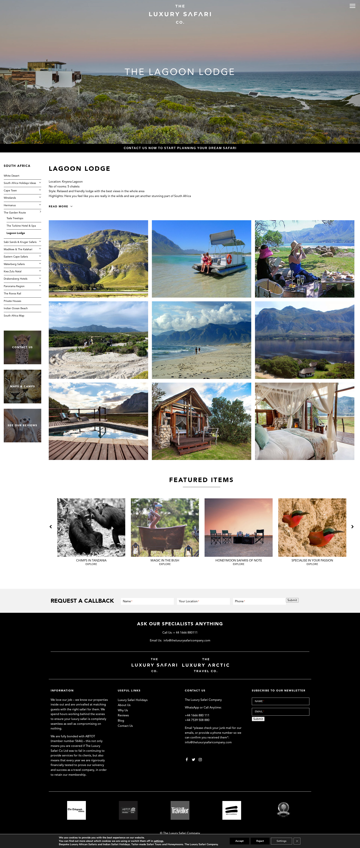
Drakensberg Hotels (15, 278)
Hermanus (10, 205)
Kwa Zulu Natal (12, 271)
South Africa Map (14, 315)
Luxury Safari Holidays (133, 700)
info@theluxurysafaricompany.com (187, 640)
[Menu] (352, 6)
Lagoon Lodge (16, 232)
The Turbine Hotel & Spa (21, 225)
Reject (260, 841)
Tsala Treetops (15, 218)
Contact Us (125, 726)
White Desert (11, 175)
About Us (124, 705)
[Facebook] (187, 759)
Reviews (123, 715)
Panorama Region (14, 286)
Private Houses (12, 300)
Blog (121, 721)
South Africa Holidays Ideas (20, 183)
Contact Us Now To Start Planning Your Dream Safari (180, 148)
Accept (239, 841)
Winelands (10, 197)
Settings (281, 841)
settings (158, 841)
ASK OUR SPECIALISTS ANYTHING (180, 624)
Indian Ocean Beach (16, 308)
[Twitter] (193, 759)
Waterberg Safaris (14, 264)
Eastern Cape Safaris (16, 256)
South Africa (17, 166)
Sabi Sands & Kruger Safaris (20, 241)
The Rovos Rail (12, 293)
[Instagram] (200, 759)
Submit (292, 600)
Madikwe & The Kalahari (18, 249)
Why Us (123, 710)
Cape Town (10, 190)
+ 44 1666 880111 (185, 633)
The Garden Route (15, 212)
